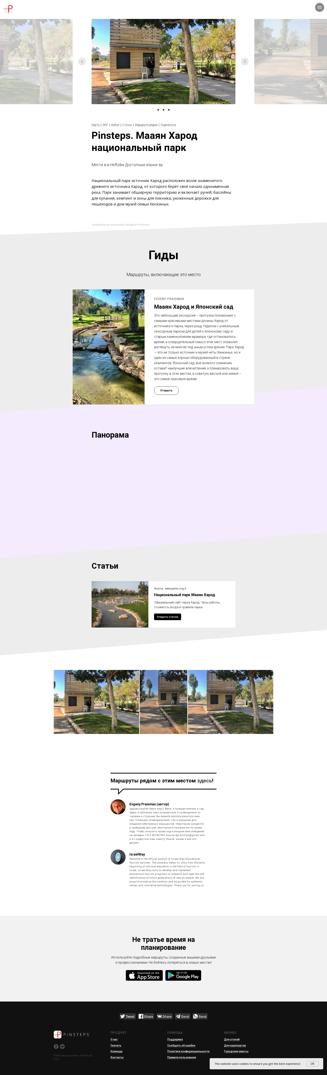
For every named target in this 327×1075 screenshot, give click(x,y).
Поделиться (168, 124)
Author (115, 124)
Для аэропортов (235, 1045)
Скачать (116, 1045)
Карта (96, 124)
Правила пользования (181, 1057)
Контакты (117, 1057)
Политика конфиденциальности (188, 1051)
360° (105, 124)
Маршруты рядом (146, 124)
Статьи (127, 124)
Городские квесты (236, 1051)
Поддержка (175, 1039)
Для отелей (232, 1039)
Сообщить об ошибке (181, 1045)
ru (160, 164)
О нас (114, 1039)
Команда (116, 1051)
